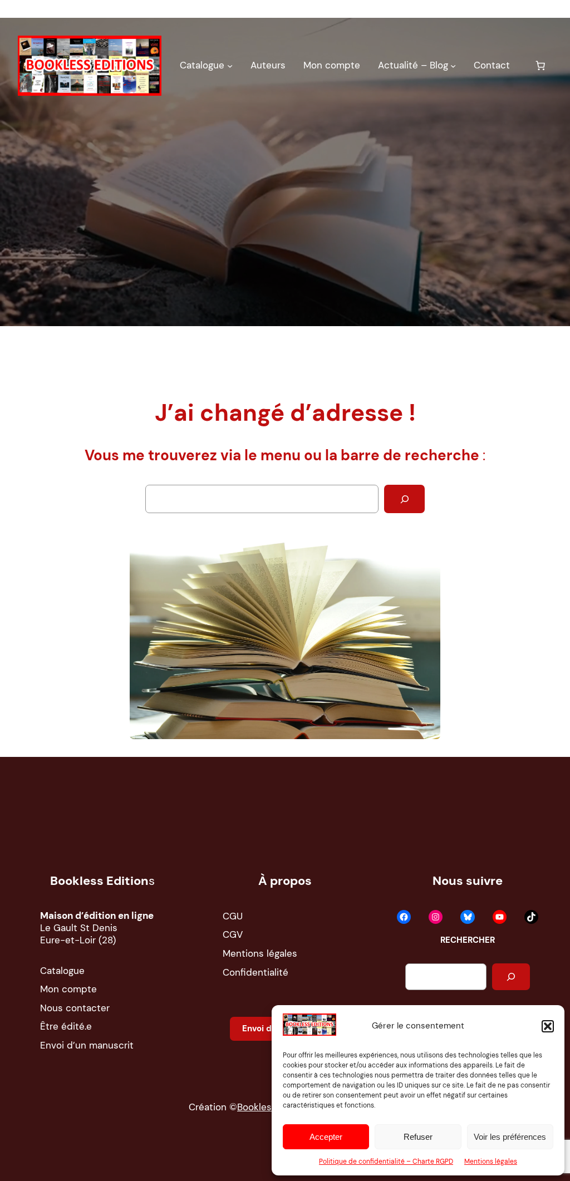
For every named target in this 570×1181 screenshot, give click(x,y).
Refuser (418, 1136)
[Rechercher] (404, 499)
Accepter (325, 1136)
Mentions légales (490, 1161)
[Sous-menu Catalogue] (230, 65)
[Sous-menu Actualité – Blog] (453, 65)
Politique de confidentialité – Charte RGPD (386, 1161)
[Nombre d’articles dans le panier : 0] (540, 65)
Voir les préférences (510, 1136)
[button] (547, 1026)
